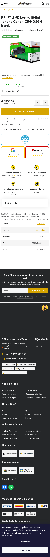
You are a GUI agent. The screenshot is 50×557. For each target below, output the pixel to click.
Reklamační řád (31, 435)
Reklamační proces (9, 394)
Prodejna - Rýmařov (33, 414)
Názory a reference (9, 418)
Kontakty (5, 414)
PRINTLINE (45, 119)
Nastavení (25, 541)
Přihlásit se (38, 290)
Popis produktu (11, 203)
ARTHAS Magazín (32, 438)
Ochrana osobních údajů (34, 431)
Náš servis (29, 411)
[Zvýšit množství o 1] (45, 102)
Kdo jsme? (6, 411)
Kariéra (28, 418)
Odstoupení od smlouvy (34, 394)
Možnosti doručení (12, 91)
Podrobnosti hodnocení (34, 30)
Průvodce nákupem (9, 397)
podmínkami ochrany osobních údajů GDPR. (31, 297)
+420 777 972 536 (16, 354)
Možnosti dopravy (8, 390)
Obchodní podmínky (9, 431)
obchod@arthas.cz (16, 358)
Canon (32, 216)
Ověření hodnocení (9, 438)
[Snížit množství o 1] (37, 102)
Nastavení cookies (9, 435)
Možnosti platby (31, 390)
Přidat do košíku (25, 111)
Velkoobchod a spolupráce (35, 397)
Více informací (7, 78)
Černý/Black (41, 230)
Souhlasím (25, 550)
